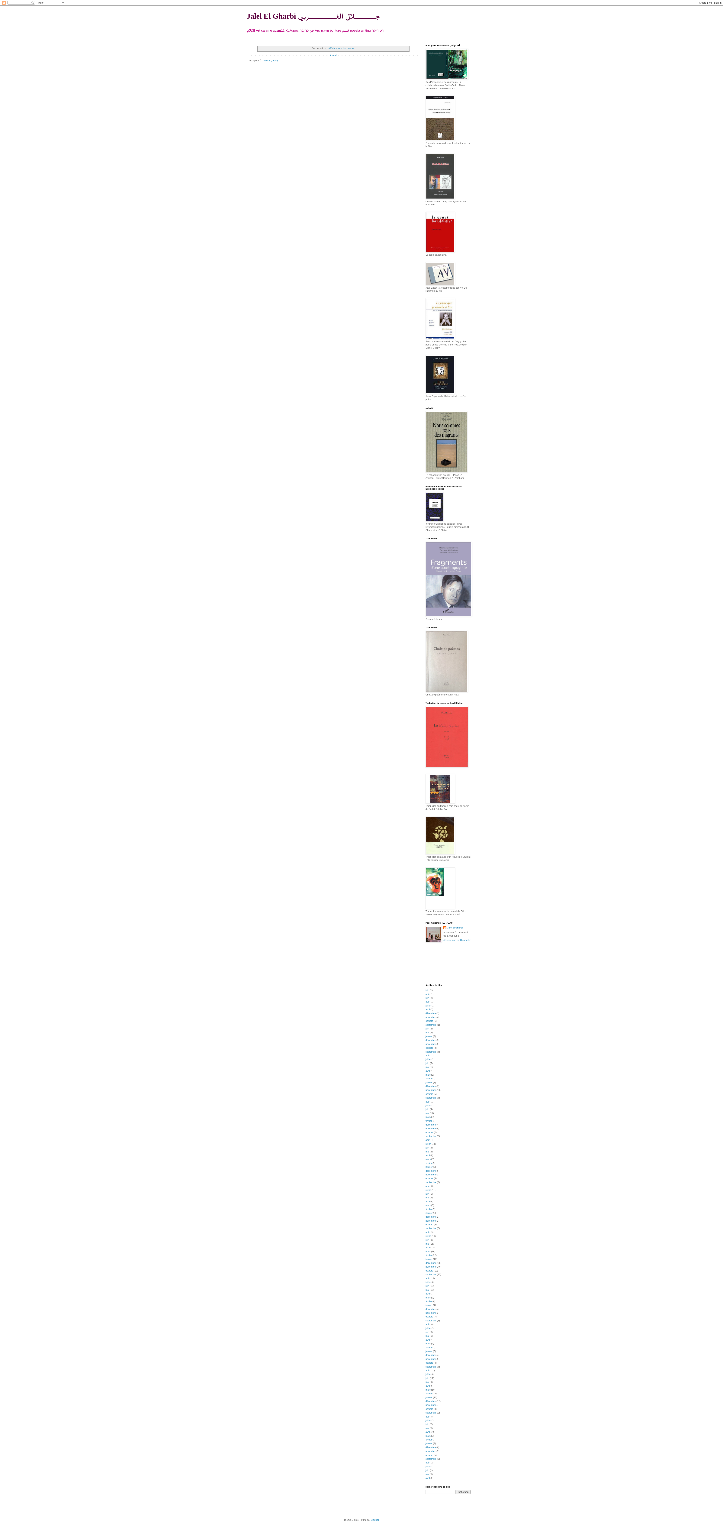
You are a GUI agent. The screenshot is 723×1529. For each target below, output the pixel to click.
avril (428, 1009)
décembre (431, 1013)
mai (427, 1032)
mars (428, 1075)
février (429, 1078)
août (428, 994)
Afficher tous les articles (341, 48)
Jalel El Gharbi (455, 927)
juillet (428, 1005)
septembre (431, 1025)
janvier (429, 1036)
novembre (431, 1017)
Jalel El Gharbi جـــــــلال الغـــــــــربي (313, 16)
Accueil (333, 55)
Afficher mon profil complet (457, 940)
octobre (429, 1021)
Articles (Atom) (270, 60)
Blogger (375, 1520)
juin (427, 990)
